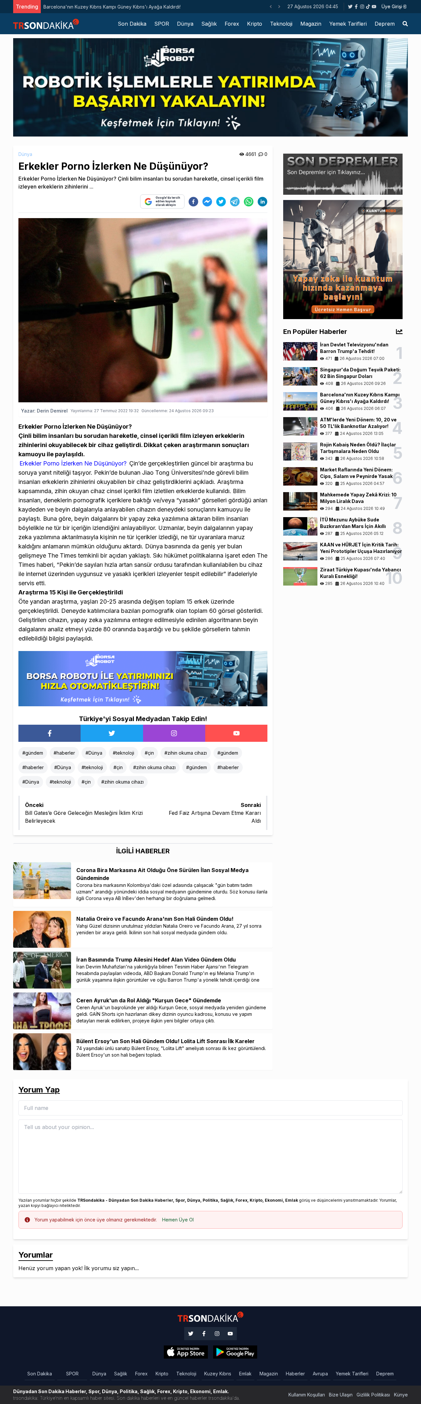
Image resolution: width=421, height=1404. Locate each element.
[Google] (186, 1352)
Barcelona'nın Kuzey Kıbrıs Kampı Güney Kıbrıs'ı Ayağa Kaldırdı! (112, 7)
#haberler (64, 753)
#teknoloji (123, 753)
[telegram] (235, 202)
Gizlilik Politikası (373, 1394)
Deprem (385, 23)
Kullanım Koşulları (306, 1394)
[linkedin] (262, 202)
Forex (232, 23)
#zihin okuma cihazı (185, 753)
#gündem (32, 753)
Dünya (185, 23)
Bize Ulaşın (341, 1394)
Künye (401, 1394)
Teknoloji (281, 23)
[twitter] (221, 202)
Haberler (295, 1373)
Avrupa (320, 1373)
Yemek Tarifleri (348, 23)
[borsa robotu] (210, 87)
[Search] (405, 23)
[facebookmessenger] (207, 202)
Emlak (245, 1373)
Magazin (310, 23)
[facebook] (193, 202)
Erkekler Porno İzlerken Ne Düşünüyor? (73, 463)
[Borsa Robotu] (142, 678)
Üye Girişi (392, 6)
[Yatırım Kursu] (343, 259)
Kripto (254, 23)
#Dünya (94, 753)
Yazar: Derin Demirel (44, 411)
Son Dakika (132, 23)
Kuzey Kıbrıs (217, 1373)
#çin (149, 753)
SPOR (161, 23)
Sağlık (209, 23)
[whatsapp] (249, 202)
